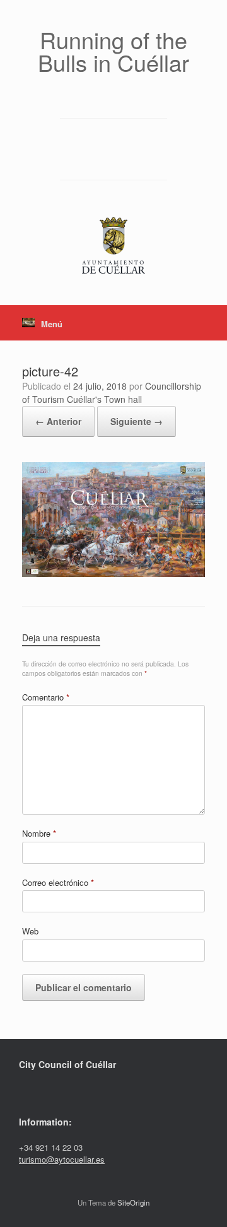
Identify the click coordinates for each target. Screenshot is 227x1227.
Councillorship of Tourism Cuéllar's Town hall (111, 392)
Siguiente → (136, 421)
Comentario (45, 697)
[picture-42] (113, 572)
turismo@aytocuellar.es (62, 1159)
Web (30, 931)
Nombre (39, 833)
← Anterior (58, 421)
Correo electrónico (58, 882)
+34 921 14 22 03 (51, 1147)
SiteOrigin (133, 1202)
